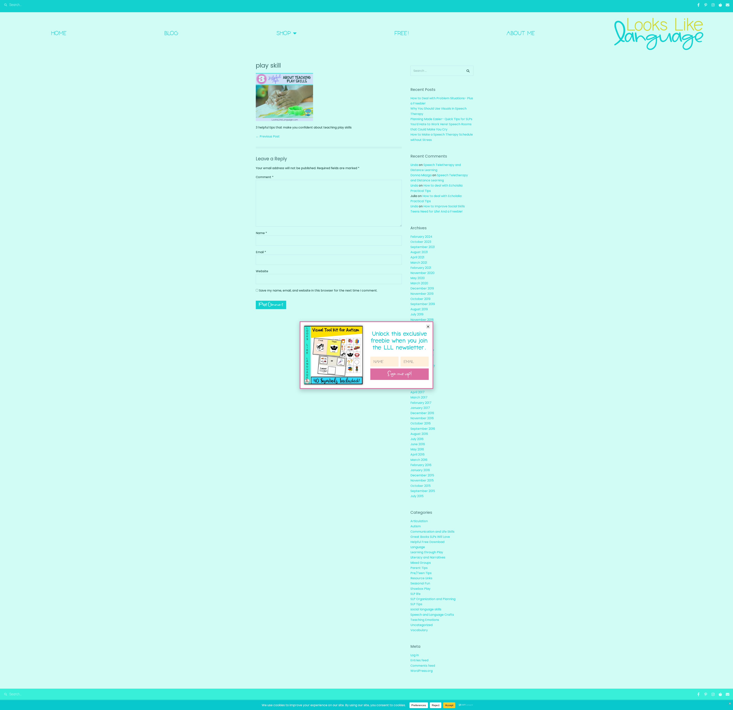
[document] (366, 355)
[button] (428, 326)
